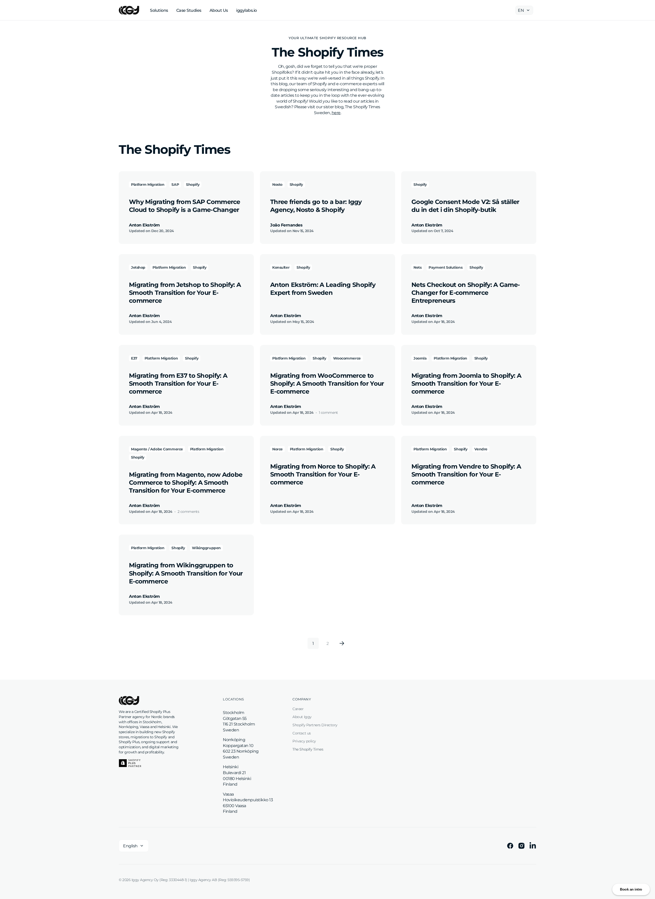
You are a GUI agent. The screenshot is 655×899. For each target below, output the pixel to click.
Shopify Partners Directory (314, 725)
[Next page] (341, 643)
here (336, 112)
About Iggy (301, 716)
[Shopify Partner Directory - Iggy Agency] (130, 763)
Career (297, 709)
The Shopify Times (307, 749)
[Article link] (186, 207)
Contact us (301, 733)
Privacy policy (304, 741)
